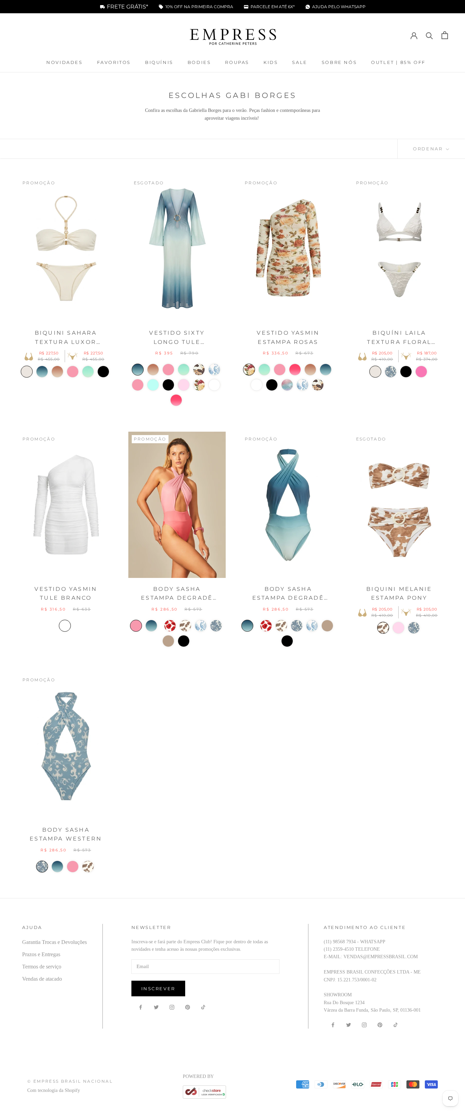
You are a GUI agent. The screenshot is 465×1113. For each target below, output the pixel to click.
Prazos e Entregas (41, 954)
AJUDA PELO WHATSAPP (339, 7)
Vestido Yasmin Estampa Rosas (288, 337)
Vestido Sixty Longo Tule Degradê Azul (177, 338)
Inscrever (158, 988)
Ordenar (429, 148)
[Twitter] (156, 1007)
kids (270, 62)
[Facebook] (140, 1007)
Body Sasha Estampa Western (66, 834)
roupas (237, 62)
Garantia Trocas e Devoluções (54, 942)
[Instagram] (172, 1007)
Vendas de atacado (42, 979)
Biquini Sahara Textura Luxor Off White (66, 338)
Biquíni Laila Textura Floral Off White (399, 338)
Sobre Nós (339, 62)
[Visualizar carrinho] (445, 35)
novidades (64, 62)
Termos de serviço (41, 966)
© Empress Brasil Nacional (70, 1081)
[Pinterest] (187, 1007)
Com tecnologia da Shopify (53, 1090)
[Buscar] (429, 35)
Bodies (199, 62)
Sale (299, 62)
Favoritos (114, 62)
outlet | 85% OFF (398, 62)
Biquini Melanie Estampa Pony (399, 593)
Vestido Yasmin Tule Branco (65, 593)
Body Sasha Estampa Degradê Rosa (177, 594)
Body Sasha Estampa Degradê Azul (288, 594)
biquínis (159, 62)
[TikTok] (203, 1007)
